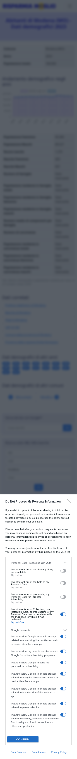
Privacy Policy (59, 752)
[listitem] (38, 563)
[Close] (70, 501)
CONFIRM (23, 739)
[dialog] (38, 627)
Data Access (38, 752)
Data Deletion (18, 752)
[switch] (63, 571)
